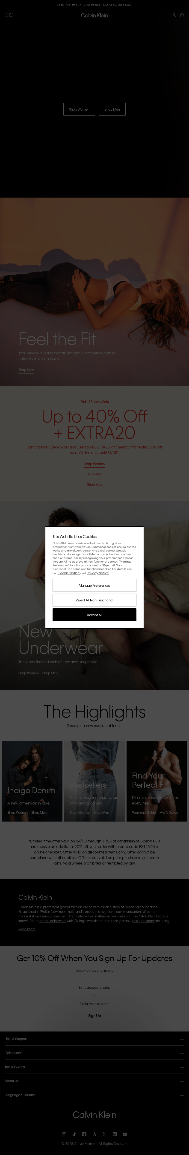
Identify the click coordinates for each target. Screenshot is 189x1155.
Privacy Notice (98, 573)
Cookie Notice (69, 573)
